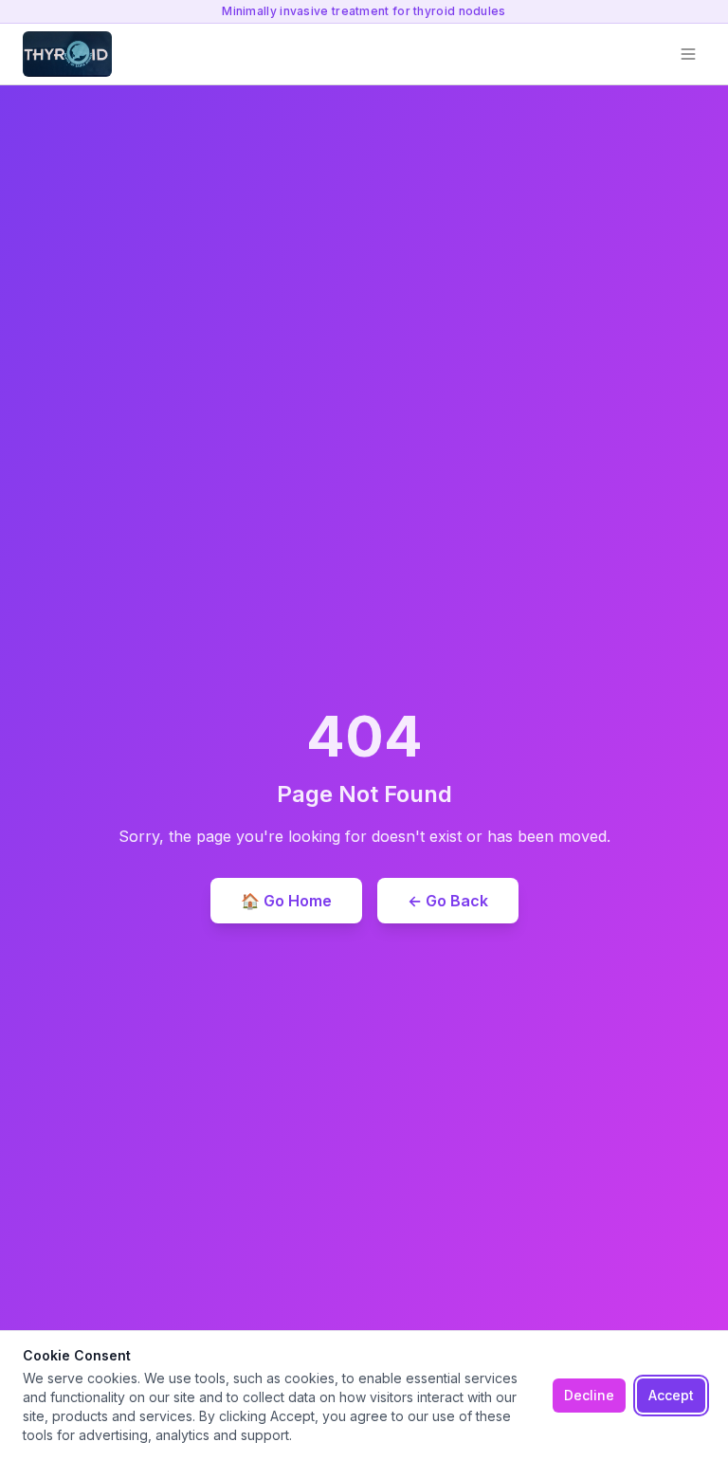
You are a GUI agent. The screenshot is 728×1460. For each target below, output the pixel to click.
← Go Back (448, 900)
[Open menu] (688, 54)
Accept (671, 1395)
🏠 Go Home (286, 900)
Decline (589, 1395)
